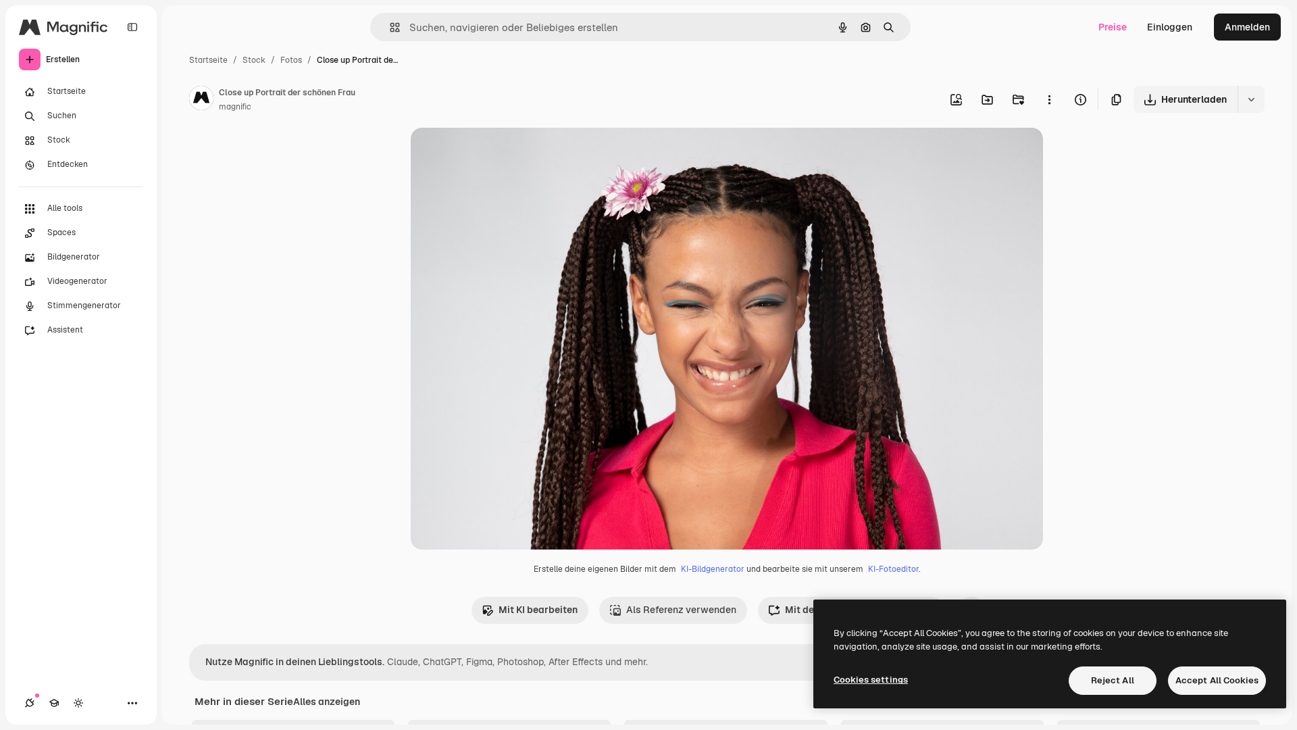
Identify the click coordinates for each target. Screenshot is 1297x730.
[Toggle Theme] (78, 703)
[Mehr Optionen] (1049, 99)
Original (497, 153)
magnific (235, 106)
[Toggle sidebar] (132, 27)
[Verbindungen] (30, 703)
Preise (1112, 27)
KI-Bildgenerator (712, 569)
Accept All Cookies (1216, 680)
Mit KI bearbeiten (538, 610)
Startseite (208, 60)
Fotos (291, 60)
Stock (254, 60)
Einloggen (1169, 27)
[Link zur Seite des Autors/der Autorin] (201, 100)
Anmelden (1247, 27)
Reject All (1112, 680)
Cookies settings (871, 679)
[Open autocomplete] (389, 27)
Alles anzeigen (326, 702)
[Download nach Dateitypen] (1251, 99)
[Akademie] (54, 703)
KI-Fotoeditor (893, 569)
